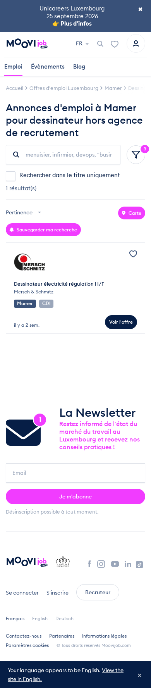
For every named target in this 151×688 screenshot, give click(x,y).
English (40, 618)
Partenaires (61, 636)
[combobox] (24, 213)
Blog (79, 66)
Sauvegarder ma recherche (46, 230)
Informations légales (104, 636)
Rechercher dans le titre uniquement (69, 175)
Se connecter (22, 592)
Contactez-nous (23, 636)
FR (80, 43)
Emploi (13, 66)
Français (15, 618)
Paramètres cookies (27, 645)
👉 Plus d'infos (72, 23)
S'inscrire (57, 592)
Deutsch (64, 618)
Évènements (48, 66)
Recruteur (97, 592)
